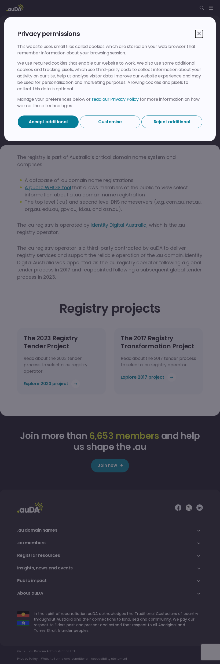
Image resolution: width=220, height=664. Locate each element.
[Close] (199, 34)
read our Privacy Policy (115, 99)
